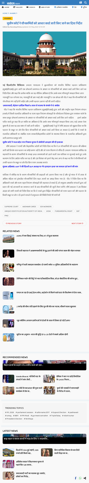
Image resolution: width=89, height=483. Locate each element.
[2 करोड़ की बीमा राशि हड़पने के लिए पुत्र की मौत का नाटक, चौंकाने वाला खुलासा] (8, 312)
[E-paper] (80, 3)
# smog (8, 415)
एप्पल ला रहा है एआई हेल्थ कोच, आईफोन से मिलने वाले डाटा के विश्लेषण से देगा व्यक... (49, 292)
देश (75, 7)
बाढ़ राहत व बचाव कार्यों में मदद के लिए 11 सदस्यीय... (26, 438)
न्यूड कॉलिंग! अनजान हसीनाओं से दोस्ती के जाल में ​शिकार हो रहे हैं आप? (43, 320)
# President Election (13, 418)
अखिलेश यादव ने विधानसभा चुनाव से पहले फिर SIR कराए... (30, 463)
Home (7, 7)
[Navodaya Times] (13, 3)
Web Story (45, 7)
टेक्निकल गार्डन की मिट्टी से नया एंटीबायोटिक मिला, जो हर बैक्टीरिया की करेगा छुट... (47, 278)
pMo (6, 215)
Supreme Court (11, 206)
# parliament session (24, 412)
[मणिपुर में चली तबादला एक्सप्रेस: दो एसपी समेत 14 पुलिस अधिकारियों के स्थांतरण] (8, 270)
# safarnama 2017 (42, 412)
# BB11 (15, 415)
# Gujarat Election (58, 412)
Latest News (10, 431)
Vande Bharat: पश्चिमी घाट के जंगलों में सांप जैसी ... (28, 378)
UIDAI (48, 211)
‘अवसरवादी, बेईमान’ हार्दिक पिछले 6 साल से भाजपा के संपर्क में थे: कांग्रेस (31, 105)
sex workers (46, 206)
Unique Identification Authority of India (23, 211)
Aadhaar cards (29, 206)
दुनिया (85, 7)
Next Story (77, 223)
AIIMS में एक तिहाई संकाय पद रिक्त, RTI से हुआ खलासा (37, 236)
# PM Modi (24, 415)
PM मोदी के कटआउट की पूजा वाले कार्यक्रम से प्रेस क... (29, 390)
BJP (77, 211)
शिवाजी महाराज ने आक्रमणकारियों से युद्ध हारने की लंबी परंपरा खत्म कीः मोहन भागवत (48, 250)
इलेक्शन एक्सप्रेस (62, 7)
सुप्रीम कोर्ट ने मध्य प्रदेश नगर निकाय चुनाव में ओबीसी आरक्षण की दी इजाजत (33, 142)
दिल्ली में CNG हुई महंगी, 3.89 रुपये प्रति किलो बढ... (27, 452)
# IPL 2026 (9, 412)
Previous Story (14, 223)
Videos (32, 7)
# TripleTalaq (55, 415)
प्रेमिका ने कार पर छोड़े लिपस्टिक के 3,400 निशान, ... (68, 378)
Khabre (13, 13)
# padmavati (73, 412)
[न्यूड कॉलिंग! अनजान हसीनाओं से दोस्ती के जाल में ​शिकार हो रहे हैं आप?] (8, 326)
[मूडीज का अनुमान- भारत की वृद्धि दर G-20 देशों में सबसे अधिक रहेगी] (8, 340)
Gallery (19, 7)
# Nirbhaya (28, 418)
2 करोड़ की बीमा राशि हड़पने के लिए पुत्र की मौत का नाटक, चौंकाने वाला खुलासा (46, 306)
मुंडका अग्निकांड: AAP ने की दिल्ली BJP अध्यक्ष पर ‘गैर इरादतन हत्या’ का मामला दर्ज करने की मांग (40, 166)
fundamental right (63, 211)
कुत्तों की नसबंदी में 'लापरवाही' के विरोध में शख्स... (68, 390)
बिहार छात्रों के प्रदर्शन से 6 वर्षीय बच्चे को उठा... (23, 365)
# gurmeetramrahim (39, 415)
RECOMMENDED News (15, 357)
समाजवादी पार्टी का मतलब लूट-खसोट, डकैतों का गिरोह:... (30, 475)
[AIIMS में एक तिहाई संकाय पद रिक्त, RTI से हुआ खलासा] (8, 241)
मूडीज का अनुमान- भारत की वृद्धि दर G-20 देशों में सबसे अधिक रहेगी (42, 334)
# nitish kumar (68, 415)
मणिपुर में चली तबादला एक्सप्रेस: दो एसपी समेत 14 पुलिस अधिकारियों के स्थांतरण (47, 264)
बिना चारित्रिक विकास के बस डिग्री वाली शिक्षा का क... (66, 452)
